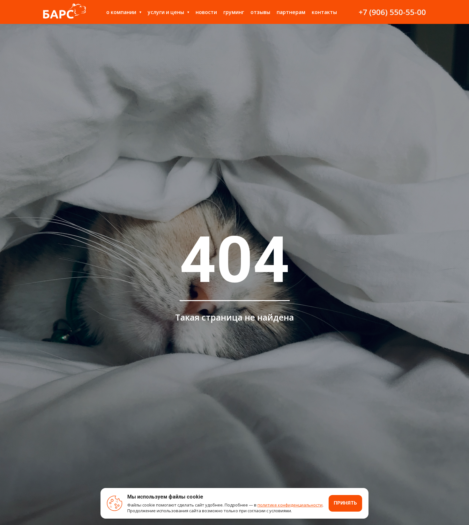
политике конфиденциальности (290, 505)
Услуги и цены (166, 12)
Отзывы (260, 12)
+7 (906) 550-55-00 (392, 12)
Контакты (324, 12)
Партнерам (291, 12)
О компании (121, 12)
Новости (206, 12)
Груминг (233, 12)
